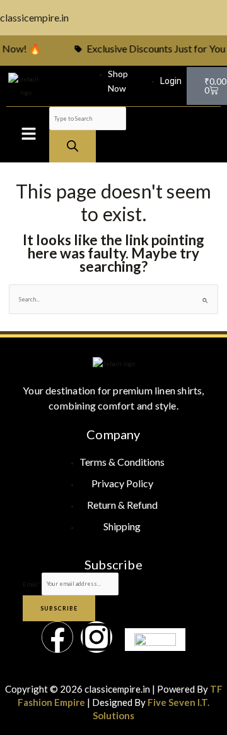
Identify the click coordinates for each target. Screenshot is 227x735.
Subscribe (59, 608)
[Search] (72, 146)
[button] (28, 134)
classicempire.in (34, 17)
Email (32, 583)
